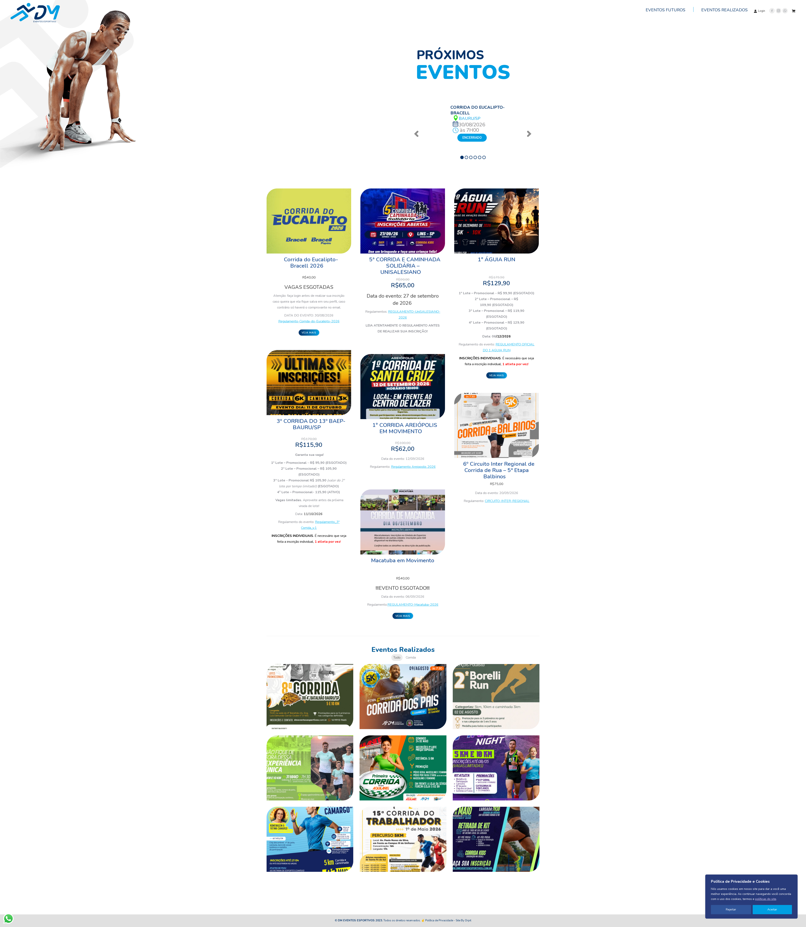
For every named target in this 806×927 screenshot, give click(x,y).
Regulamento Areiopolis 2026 (413, 466)
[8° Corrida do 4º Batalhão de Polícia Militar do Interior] (310, 696)
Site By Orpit (463, 920)
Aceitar (772, 909)
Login (761, 11)
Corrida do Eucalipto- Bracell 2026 (311, 262)
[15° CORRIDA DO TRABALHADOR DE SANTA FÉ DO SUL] (403, 839)
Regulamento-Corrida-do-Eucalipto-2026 (309, 321)
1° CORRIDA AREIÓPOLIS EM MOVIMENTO (404, 428)
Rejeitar (731, 909)
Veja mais (309, 332)
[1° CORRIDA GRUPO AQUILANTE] (403, 767)
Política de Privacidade (439, 920)
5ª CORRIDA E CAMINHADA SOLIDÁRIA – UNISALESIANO (404, 266)
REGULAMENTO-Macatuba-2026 (412, 604)
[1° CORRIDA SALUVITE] (310, 767)
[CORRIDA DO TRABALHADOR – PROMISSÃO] (496, 839)
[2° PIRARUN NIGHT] (496, 767)
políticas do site (765, 899)
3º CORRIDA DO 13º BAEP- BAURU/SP (311, 424)
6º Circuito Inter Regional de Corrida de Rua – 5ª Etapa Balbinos (498, 470)
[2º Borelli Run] (496, 696)
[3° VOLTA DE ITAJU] (310, 839)
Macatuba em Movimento (402, 560)
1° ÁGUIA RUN (496, 259)
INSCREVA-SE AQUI (477, 138)
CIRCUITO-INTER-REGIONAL (507, 501)
